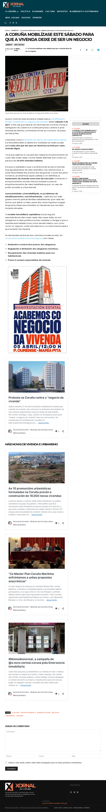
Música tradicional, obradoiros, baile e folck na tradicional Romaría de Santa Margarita (84, 181)
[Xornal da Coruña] (13, 4)
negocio (55, 713)
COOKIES (87, 808)
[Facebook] (10, 22)
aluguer (15, 713)
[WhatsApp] (92, 50)
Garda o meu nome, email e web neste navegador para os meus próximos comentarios (44, 762)
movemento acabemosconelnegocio (24, 238)
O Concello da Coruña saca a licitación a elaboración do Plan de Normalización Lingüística (84, 133)
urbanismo (10, 716)
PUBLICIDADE (78, 808)
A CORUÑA (76, 128)
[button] (5, 22)
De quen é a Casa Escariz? (82, 149)
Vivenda (19, 716)
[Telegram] (98, 50)
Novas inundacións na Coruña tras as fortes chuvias (84, 164)
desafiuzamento (28, 713)
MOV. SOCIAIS (19, 45)
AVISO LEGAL (67, 808)
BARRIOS (14, 30)
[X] (16, 22)
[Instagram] (13, 22)
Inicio (7, 30)
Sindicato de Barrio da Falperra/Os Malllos (45, 140)
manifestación (43, 713)
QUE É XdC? (58, 808)
